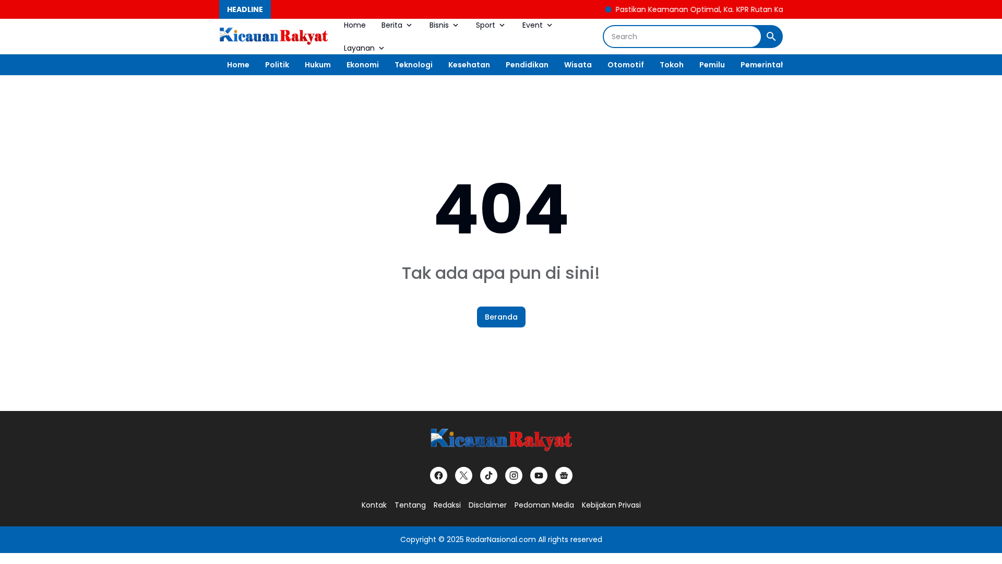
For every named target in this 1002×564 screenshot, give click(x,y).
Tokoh (672, 65)
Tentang (410, 505)
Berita (391, 25)
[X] (463, 475)
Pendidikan (527, 65)
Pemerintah (763, 65)
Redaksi (447, 505)
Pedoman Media (544, 505)
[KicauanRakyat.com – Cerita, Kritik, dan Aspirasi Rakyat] (273, 36)
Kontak (374, 505)
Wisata (578, 65)
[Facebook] (438, 475)
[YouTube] (538, 475)
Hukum (318, 65)
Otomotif (625, 65)
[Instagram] (513, 475)
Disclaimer (488, 505)
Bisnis (439, 25)
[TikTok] (488, 475)
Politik (277, 65)
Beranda (501, 317)
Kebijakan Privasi (611, 505)
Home (355, 25)
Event (532, 25)
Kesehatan (469, 65)
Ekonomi (363, 65)
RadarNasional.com (501, 539)
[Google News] (563, 475)
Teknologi (414, 65)
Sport (485, 25)
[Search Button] (771, 36)
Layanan (359, 48)
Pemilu (712, 65)
